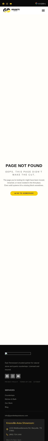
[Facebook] (3, 4)
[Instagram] (7, 4)
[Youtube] (11, 4)
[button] (43, 10)
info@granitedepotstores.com (16, 416)
